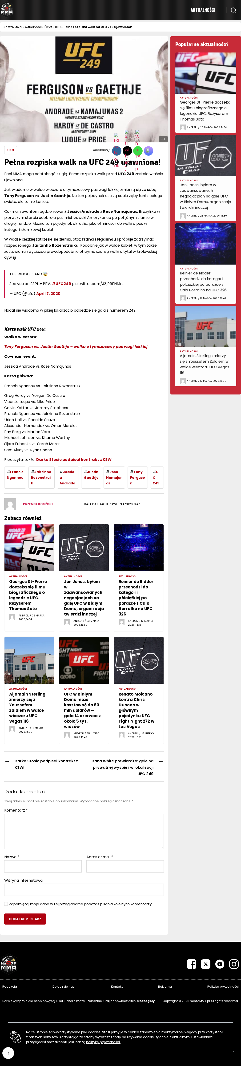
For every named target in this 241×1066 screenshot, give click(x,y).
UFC (58, 27)
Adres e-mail (99, 857)
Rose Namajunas (114, 478)
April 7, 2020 (48, 293)
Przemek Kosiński (38, 504)
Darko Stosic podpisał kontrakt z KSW (74, 459)
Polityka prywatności (223, 986)
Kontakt (117, 986)
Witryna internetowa (23, 880)
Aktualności (203, 10)
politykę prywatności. (103, 1042)
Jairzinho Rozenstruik (41, 478)
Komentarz (16, 810)
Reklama (165, 986)
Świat (48, 27)
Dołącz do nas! (63, 986)
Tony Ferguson (137, 478)
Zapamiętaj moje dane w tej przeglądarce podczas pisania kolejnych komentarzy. (80, 904)
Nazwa (11, 857)
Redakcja (9, 986)
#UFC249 (61, 283)
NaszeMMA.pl (13, 27)
